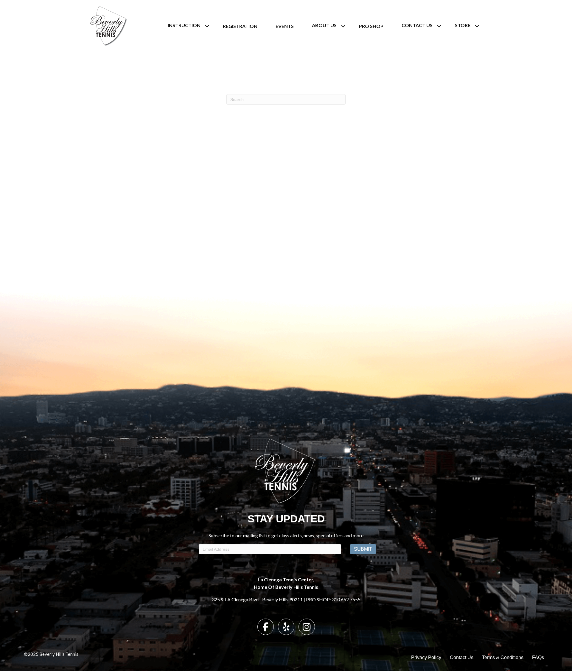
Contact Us (417, 25)
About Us (324, 25)
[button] (207, 26)
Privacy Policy (426, 657)
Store (462, 25)
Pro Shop (371, 26)
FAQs (538, 657)
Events (285, 26)
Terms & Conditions (502, 657)
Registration (240, 26)
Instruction (184, 25)
